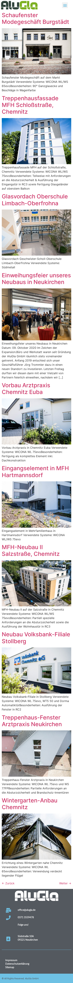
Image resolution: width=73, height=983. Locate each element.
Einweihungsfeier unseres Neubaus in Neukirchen (36, 278)
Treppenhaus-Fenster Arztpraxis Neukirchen (32, 721)
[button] (65, 5)
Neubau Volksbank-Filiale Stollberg (36, 637)
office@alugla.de (26, 910)
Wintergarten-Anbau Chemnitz (29, 804)
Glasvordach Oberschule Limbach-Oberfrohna (35, 200)
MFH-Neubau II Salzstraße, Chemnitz (31, 550)
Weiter (65, 883)
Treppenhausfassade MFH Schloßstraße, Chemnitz (30, 105)
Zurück (8, 883)
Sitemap (9, 967)
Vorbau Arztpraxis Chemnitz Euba (26, 388)
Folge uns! (23, 925)
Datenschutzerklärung (17, 964)
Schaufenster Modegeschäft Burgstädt (35, 18)
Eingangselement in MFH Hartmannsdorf (35, 471)
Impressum (11, 960)
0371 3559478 (26, 917)
